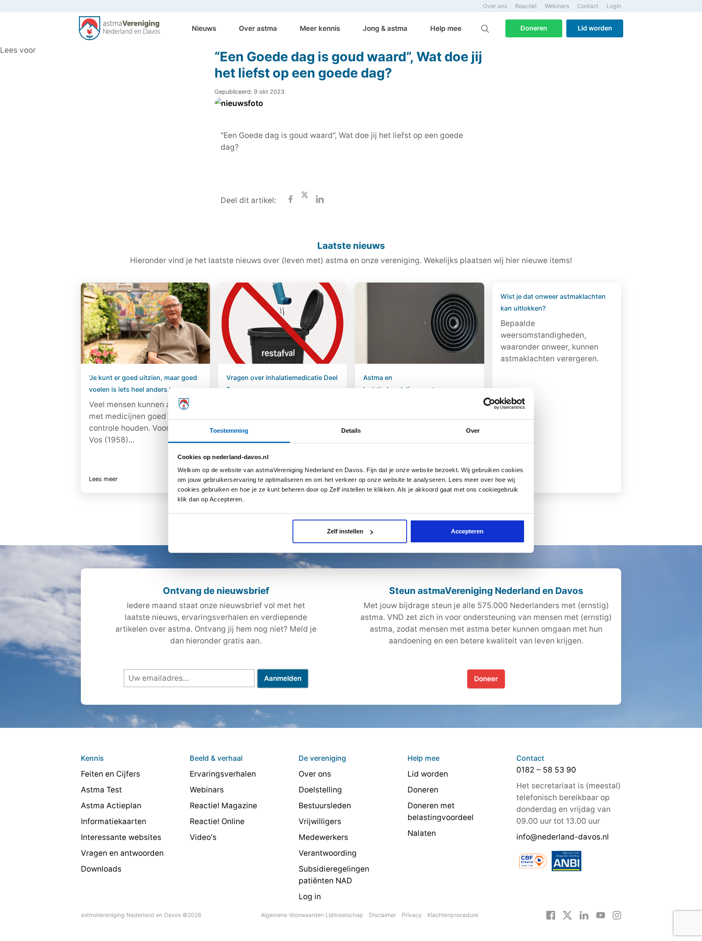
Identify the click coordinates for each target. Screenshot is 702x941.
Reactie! (526, 5)
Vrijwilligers (320, 821)
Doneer (486, 679)
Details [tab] (351, 430)
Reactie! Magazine (223, 805)
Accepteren (467, 531)
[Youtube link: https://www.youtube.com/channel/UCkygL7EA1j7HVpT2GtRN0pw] (600, 915)
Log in (310, 896)
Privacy (412, 914)
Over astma (258, 28)
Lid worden (595, 28)
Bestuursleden (325, 805)
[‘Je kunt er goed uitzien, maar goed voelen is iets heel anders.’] (145, 323)
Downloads (101, 869)
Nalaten (421, 833)
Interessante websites (121, 837)
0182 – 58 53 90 (546, 770)
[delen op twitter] (305, 200)
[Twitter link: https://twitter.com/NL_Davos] (567, 915)
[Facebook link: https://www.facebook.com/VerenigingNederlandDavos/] (550, 915)
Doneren (533, 28)
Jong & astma (385, 28)
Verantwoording (328, 853)
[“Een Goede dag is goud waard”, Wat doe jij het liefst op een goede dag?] (238, 109)
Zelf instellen (345, 531)
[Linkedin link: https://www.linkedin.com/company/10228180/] (584, 915)
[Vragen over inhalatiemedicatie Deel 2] (282, 323)
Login (614, 5)
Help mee (446, 28)
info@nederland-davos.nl (562, 837)
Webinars (557, 5)
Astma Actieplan (111, 805)
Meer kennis (320, 28)
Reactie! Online (217, 821)
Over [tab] (473, 430)
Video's (203, 837)
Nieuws (204, 28)
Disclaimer (382, 914)
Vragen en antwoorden (122, 853)
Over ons (495, 5)
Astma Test (101, 789)
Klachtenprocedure (452, 914)
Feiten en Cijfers (110, 774)
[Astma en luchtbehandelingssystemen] (419, 323)
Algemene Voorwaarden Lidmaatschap (312, 914)
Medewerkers (323, 837)
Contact (587, 5)
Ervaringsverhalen (223, 774)
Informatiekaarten (113, 821)
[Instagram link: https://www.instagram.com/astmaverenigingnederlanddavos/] (617, 915)
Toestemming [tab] (229, 430)
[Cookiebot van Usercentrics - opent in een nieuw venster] (489, 404)
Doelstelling (320, 789)
